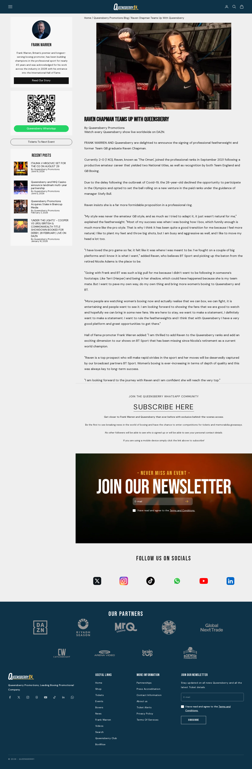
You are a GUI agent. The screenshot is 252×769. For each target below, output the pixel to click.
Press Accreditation (148, 688)
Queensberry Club (106, 738)
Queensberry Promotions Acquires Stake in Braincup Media (46, 204)
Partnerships (144, 682)
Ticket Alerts (144, 707)
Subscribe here (164, 407)
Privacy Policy (145, 713)
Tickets (99, 695)
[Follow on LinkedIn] (63, 697)
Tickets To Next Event (41, 142)
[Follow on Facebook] (10, 697)
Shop (98, 688)
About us (142, 701)
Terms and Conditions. (182, 510)
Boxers (99, 707)
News (98, 713)
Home (87, 18)
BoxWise (100, 744)
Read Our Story (41, 80)
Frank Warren (103, 719)
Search (99, 732)
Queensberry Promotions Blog (111, 18)
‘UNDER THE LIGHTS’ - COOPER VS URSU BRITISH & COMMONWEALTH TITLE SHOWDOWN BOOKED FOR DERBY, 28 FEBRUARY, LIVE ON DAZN (49, 228)
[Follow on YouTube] (45, 697)
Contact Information (149, 695)
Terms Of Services (148, 719)
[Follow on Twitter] (19, 697)
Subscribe (193, 720)
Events (99, 701)
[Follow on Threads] (36, 697)
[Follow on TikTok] (54, 697)
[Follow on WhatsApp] (72, 697)
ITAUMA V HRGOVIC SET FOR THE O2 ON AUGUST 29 (48, 165)
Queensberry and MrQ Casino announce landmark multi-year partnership (49, 185)
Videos (99, 725)
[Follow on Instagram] (27, 697)
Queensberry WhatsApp (41, 128)
